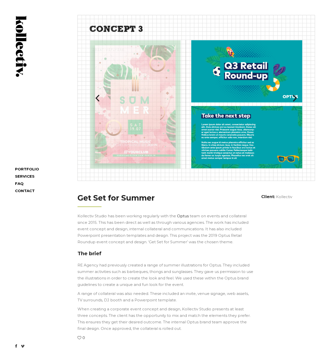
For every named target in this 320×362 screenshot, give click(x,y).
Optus (183, 216)
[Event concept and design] (196, 98)
